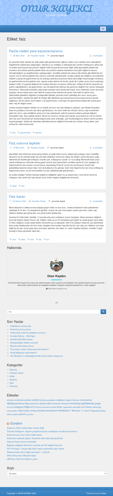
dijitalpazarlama (15, 403)
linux (59, 407)
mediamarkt (67, 407)
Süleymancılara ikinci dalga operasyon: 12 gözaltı (28, 452)
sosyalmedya (12, 410)
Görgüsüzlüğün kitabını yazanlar (24, 342)
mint (83, 406)
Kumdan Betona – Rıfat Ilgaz (22, 336)
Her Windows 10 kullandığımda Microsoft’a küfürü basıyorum (36, 355)
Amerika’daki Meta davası (21, 339)
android (35, 399)
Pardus (88, 406)
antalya (43, 400)
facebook (56, 403)
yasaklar (15, 414)
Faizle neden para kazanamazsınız (36, 50)
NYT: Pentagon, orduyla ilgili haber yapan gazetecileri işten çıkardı (35, 448)
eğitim (49, 403)
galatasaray (87, 403)
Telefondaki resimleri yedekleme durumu (28, 332)
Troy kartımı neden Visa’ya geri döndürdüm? (29, 349)
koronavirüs (46, 407)
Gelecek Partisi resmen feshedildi (21, 441)
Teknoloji (13, 386)
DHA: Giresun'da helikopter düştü (21, 455)
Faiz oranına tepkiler (24, 142)
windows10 (52, 410)
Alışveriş (13, 369)
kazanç (38, 132)
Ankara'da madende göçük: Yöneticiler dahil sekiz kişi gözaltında (35, 438)
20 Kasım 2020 (19, 201)
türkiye (34, 410)
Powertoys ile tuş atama (20, 329)
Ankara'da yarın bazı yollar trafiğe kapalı (24, 434)
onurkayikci (98, 55)
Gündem (16, 423)
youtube (29, 414)
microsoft (76, 406)
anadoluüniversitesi (22, 400)
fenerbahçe (75, 403)
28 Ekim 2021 (19, 55)
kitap (27, 407)
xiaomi (87, 410)
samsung (96, 406)
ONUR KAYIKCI (56, 8)
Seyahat (13, 379)
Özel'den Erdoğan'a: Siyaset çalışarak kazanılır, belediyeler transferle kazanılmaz (42, 431)
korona (38, 407)
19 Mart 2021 (19, 147)
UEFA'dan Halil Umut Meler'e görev (22, 459)
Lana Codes (100, 493)
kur (47, 239)
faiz (13, 132)
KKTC (32, 407)
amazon (10, 399)
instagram (19, 407)
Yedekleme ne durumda (20, 326)
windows (41, 410)
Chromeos (75, 400)
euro (32, 239)
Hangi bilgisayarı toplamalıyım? (23, 352)
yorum (22, 414)
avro (14, 239)
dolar (14, 185)
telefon (27, 410)
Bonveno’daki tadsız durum (22, 346)
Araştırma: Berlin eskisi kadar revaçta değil (25, 427)
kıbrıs (54, 407)
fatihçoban (65, 403)
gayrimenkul (25, 132)
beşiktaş (60, 399)
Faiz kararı (17, 196)
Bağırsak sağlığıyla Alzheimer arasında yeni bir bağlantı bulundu (34, 445)
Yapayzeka (95, 410)
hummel (10, 407)
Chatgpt (67, 400)
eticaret (43, 403)
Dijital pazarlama (32, 403)
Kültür (12, 376)
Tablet (21, 410)
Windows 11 (78, 410)
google (98, 403)
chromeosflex (86, 399)
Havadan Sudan (38, 55)
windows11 (65, 410)
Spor (12, 382)
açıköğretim (51, 400)
